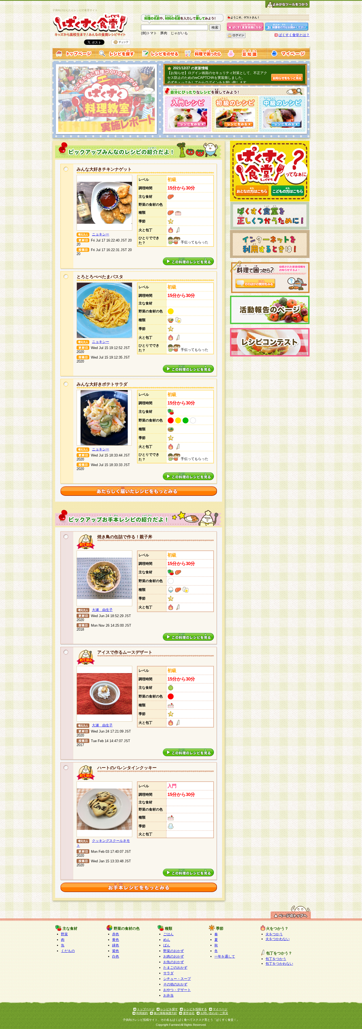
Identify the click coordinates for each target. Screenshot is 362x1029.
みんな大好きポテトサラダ (102, 384)
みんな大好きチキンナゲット (104, 169)
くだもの (68, 951)
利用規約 (142, 1013)
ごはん (168, 934)
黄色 (115, 940)
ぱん (166, 945)
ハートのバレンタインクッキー (127, 767)
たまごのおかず (175, 968)
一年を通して (224, 956)
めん (166, 940)
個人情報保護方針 (165, 1013)
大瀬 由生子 (102, 610)
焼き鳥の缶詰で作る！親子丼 (124, 537)
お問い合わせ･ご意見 (214, 1013)
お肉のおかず (173, 956)
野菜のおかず (173, 951)
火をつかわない (278, 939)
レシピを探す (169, 1009)
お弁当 (168, 995)
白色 (115, 956)
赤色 (115, 934)
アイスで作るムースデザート (124, 652)
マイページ (220, 1009)
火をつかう (274, 934)
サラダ (168, 973)
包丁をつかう (276, 959)
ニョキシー (100, 234)
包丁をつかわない (279, 964)
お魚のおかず (173, 962)
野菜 (64, 934)
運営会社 (189, 1013)
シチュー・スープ (177, 979)
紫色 (115, 951)
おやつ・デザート (177, 990)
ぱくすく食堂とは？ (294, 35)
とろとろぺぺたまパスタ (100, 276)
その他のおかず (175, 984)
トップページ (145, 1009)
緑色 (115, 945)
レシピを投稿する (195, 1009)
